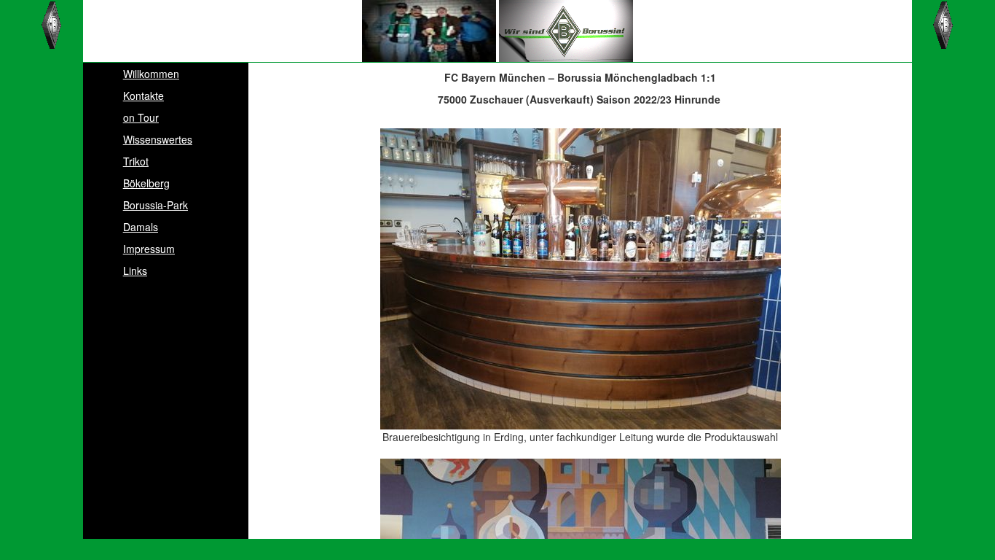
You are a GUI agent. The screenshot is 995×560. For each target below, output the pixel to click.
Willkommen (151, 73)
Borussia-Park (155, 205)
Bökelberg (146, 183)
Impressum (149, 248)
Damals (140, 226)
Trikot (136, 161)
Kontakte (143, 95)
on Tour (141, 117)
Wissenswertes (157, 139)
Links (135, 270)
